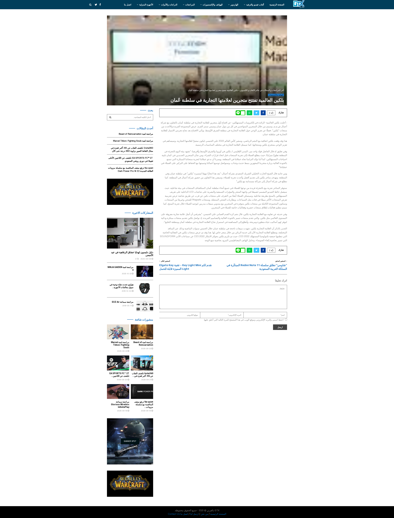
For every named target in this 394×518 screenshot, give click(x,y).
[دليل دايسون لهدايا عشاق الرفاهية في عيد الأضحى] (130, 233)
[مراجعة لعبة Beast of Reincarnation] (142, 331)
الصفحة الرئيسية (276, 4)
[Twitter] (94, 5)
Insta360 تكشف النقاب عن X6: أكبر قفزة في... (142, 374)
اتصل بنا (127, 4)
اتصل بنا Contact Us (178, 513)
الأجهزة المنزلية (146, 4)
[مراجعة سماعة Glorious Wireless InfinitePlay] (118, 391)
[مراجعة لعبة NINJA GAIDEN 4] (145, 271)
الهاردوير (234, 4)
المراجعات (190, 4)
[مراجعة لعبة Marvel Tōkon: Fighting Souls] (118, 331)
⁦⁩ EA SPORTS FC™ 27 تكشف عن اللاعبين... (119, 374)
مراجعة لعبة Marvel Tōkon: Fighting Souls (133, 140)
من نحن (204, 513)
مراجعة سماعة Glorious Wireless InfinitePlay (120, 404)
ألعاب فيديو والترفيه (255, 4)
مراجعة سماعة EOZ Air (122, 302)
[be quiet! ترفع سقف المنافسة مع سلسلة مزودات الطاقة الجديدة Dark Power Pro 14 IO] (142, 391)
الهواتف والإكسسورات (213, 4)
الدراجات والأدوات (169, 4)
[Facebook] (99, 5)
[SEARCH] (110, 117)
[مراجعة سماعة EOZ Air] (145, 306)
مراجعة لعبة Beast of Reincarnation (136, 134)
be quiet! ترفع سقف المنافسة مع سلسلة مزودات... (143, 404)
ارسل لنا (194, 513)
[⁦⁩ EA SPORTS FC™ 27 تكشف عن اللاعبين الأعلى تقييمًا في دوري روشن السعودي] (118, 362)
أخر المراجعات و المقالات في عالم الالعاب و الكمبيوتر (262, 90)
